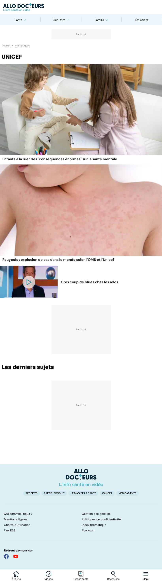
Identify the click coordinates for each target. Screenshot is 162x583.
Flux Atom (88, 530)
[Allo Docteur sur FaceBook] (6, 556)
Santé (18, 20)
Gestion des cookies (96, 514)
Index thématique (94, 525)
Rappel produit (54, 493)
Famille (99, 20)
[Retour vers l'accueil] (81, 7)
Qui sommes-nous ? (18, 514)
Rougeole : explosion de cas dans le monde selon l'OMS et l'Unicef (58, 259)
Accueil (6, 45)
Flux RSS (9, 530)
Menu (146, 579)
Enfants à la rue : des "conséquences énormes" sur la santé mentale (59, 159)
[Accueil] (81, 477)
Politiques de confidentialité (101, 519)
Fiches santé (81, 579)
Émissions (141, 20)
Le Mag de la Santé (83, 493)
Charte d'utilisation (17, 525)
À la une (16, 579)
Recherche (113, 579)
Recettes (32, 493)
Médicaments (127, 493)
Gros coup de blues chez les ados (89, 282)
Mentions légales (15, 519)
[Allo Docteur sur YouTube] (15, 556)
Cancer (107, 493)
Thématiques (22, 45)
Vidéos (48, 579)
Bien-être (59, 20)
